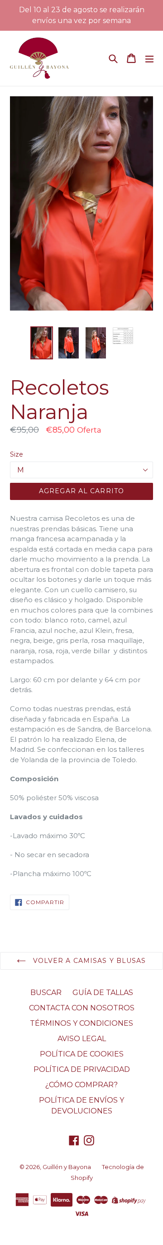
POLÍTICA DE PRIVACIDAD (82, 1069)
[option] (41, 343)
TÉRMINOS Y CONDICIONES (81, 1023)
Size (16, 454)
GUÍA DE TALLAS (102, 992)
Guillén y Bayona (67, 1166)
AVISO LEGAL (82, 1038)
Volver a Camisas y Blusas (88, 961)
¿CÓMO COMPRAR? (81, 1084)
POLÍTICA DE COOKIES (82, 1054)
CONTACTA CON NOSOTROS (81, 1008)
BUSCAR (46, 992)
